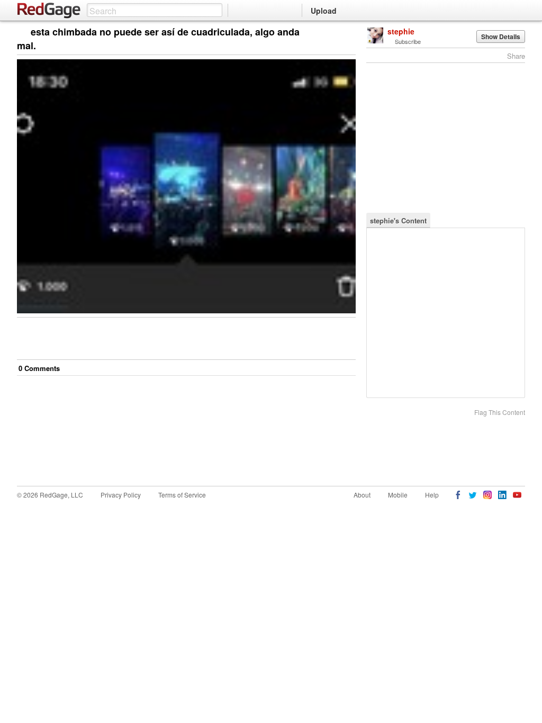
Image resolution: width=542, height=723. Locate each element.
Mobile (398, 494)
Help (432, 494)
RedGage (49, 10)
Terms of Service (182, 494)
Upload (324, 10)
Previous (347, 32)
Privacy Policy (121, 494)
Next (333, 32)
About (362, 494)
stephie (400, 31)
